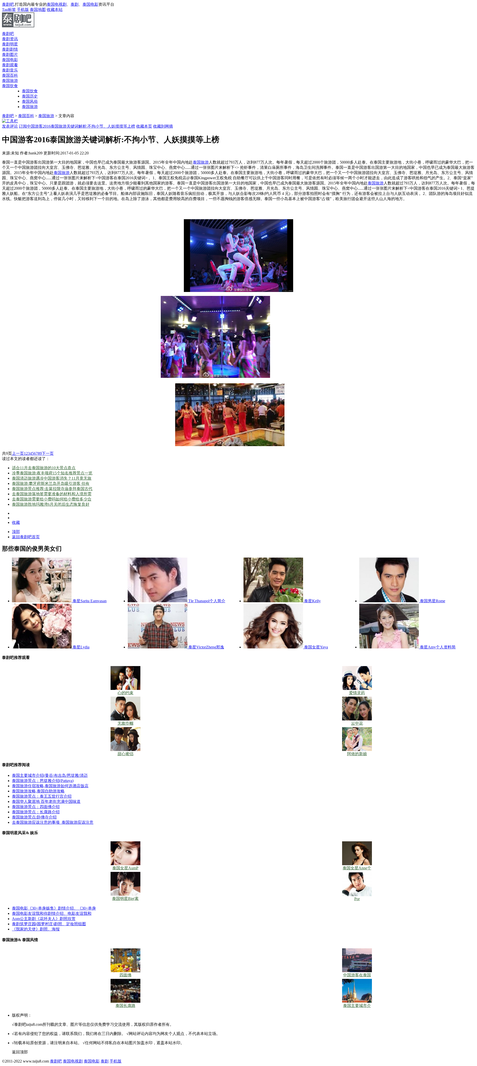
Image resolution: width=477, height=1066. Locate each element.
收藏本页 (144, 126)
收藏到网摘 (163, 126)
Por (357, 899)
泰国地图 (38, 9)
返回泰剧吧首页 (26, 537)
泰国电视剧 (57, 4)
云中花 (357, 723)
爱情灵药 (357, 693)
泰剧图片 (10, 54)
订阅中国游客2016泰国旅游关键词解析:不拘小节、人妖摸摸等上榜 (77, 126)
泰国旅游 (30, 107)
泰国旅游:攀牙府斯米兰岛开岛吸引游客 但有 (50, 483)
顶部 (16, 532)
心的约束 (125, 693)
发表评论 (10, 126)
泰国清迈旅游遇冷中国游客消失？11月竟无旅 (51, 478)
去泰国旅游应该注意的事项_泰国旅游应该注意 (52, 822)
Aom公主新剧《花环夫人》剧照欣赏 (44, 919)
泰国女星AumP (125, 868)
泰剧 (75, 4)
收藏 (16, 522)
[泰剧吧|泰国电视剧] (18, 26)
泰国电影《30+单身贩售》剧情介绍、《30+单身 (54, 908)
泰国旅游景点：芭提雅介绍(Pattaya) (43, 781)
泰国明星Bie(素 (125, 898)
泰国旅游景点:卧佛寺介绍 (34, 817)
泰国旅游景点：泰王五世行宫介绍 (42, 796)
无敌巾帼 (125, 723)
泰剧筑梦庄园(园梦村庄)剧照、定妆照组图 (49, 924)
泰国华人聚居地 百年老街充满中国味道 (46, 801)
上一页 (18, 453)
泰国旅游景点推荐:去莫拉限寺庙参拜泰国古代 (52, 489)
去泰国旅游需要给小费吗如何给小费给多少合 (51, 499)
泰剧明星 (10, 44)
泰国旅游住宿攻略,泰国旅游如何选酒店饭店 (50, 786)
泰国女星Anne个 (357, 868)
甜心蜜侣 (125, 754)
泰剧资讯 (10, 39)
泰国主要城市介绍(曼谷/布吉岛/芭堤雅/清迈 (50, 775)
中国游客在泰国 (357, 975)
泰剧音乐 (10, 70)
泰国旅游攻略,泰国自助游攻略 (38, 791)
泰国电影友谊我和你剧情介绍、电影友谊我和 (51, 913)
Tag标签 (9, 9)
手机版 (23, 9)
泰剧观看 (10, 65)
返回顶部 (20, 1052)
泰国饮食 (30, 91)
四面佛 (125, 975)
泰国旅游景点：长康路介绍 (36, 812)
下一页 (48, 453)
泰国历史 (30, 96)
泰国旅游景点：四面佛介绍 (36, 807)
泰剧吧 (8, 4)
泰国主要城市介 (357, 1005)
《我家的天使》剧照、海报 (36, 929)
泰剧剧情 (10, 49)
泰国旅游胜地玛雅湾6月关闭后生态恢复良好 (50, 504)
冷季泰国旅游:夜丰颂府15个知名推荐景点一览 (52, 473)
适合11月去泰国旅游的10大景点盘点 (44, 468)
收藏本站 (55, 9)
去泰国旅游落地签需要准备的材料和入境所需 (51, 494)
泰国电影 (90, 4)
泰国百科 (10, 75)
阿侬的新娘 (357, 754)
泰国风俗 (30, 101)
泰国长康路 (125, 1005)
